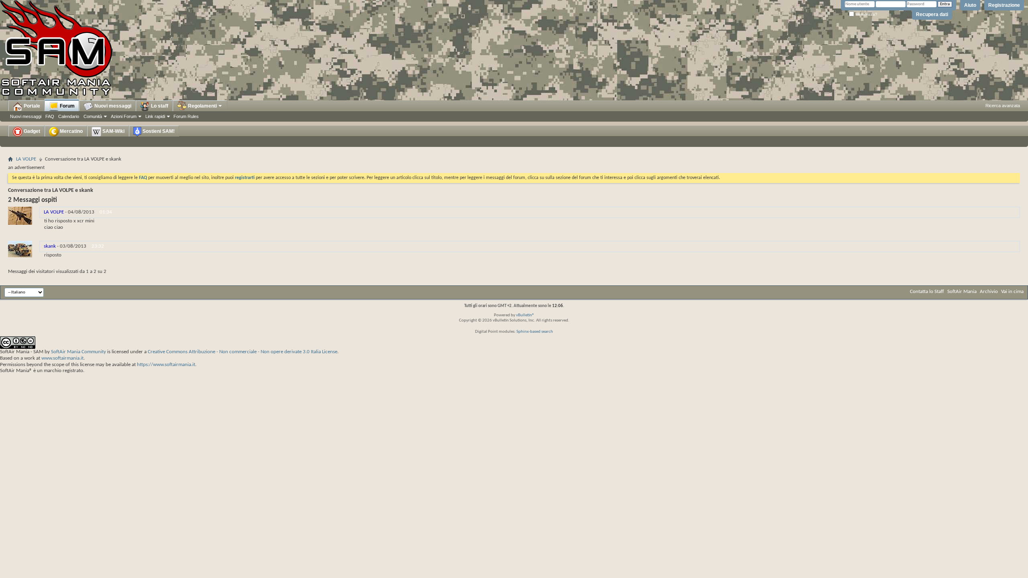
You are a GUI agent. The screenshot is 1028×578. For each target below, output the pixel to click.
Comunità (93, 116)
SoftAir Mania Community (78, 351)
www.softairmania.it (62, 358)
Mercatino (71, 131)
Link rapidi (155, 116)
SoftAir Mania (962, 291)
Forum (67, 106)
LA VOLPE (26, 159)
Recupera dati (932, 14)
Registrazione (1004, 5)
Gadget (31, 131)
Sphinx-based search (534, 332)
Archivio (989, 291)
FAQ (49, 116)
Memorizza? (865, 14)
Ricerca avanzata (1002, 105)
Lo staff (159, 106)
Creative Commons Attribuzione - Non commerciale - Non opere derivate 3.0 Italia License (242, 351)
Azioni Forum (124, 116)
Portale (31, 106)
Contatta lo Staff (927, 291)
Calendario (68, 116)
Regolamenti (202, 106)
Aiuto (970, 5)
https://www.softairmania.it (166, 364)
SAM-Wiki (112, 131)
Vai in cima (1012, 291)
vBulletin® (525, 315)
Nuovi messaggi (25, 116)
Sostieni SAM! (158, 131)
